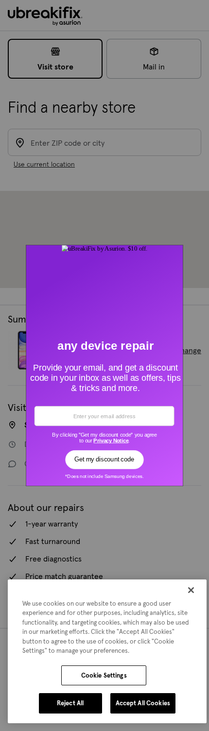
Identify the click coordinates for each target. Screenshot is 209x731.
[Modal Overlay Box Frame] (104, 365)
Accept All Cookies (143, 703)
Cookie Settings (104, 675)
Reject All (70, 703)
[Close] (191, 590)
